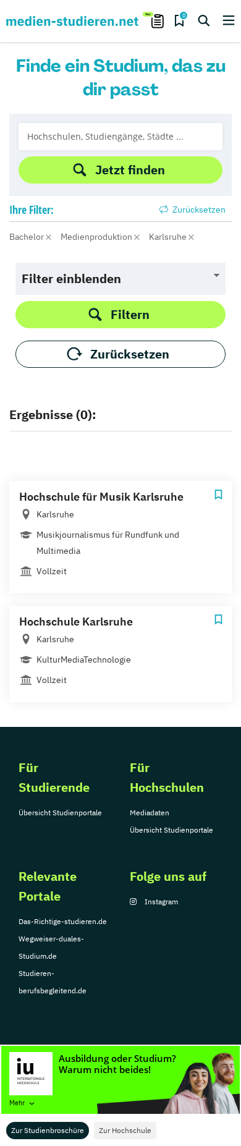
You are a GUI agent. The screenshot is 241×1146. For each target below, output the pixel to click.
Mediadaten (149, 812)
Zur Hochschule (125, 1130)
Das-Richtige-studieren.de (63, 921)
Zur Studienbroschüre (47, 1130)
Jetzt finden (130, 169)
